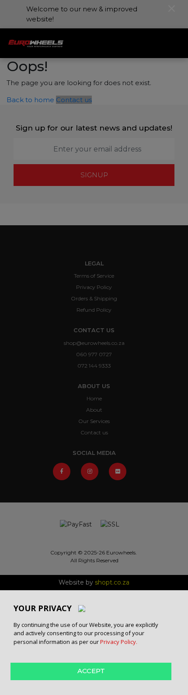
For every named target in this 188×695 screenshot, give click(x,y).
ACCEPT (91, 671)
